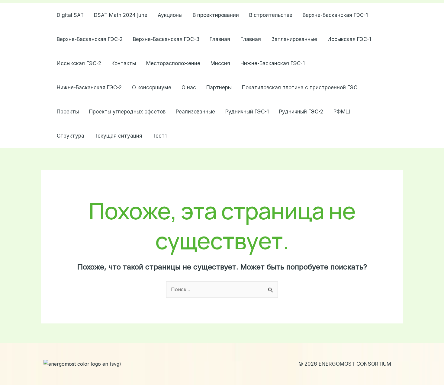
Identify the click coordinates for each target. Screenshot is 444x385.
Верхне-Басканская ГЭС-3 (166, 39)
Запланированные (294, 39)
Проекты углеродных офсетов (127, 112)
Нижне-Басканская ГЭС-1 (272, 63)
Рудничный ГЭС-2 (301, 112)
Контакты (123, 63)
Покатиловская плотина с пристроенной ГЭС (299, 87)
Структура (70, 136)
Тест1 (160, 136)
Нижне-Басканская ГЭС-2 (89, 87)
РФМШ (341, 112)
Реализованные (195, 112)
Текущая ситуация (118, 136)
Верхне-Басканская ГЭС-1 (335, 15)
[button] (393, 75)
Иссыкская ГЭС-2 (79, 63)
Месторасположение (173, 63)
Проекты (68, 112)
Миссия (220, 63)
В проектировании (216, 15)
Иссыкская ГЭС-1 (349, 39)
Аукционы (170, 15)
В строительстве (270, 15)
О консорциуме (151, 87)
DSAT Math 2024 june (120, 15)
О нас (189, 87)
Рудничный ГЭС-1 (247, 112)
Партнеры (219, 87)
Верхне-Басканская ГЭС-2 (90, 39)
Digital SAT (70, 15)
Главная (220, 39)
